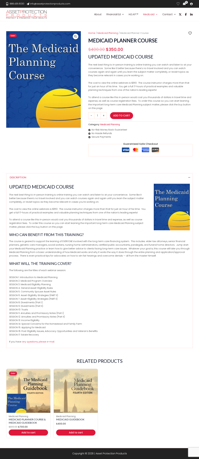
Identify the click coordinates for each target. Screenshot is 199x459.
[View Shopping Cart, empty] (184, 4)
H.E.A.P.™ (133, 14)
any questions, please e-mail (38, 341)
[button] (122, 14)
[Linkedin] (191, 14)
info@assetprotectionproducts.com (50, 3)
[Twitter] (180, 14)
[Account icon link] (191, 3)
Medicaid (148, 14)
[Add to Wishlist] (190, 33)
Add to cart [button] (28, 432)
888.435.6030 (17, 3)
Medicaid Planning (107, 33)
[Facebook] (185, 14)
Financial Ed (113, 14)
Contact (167, 14)
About (98, 14)
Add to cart (121, 115)
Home (91, 33)
